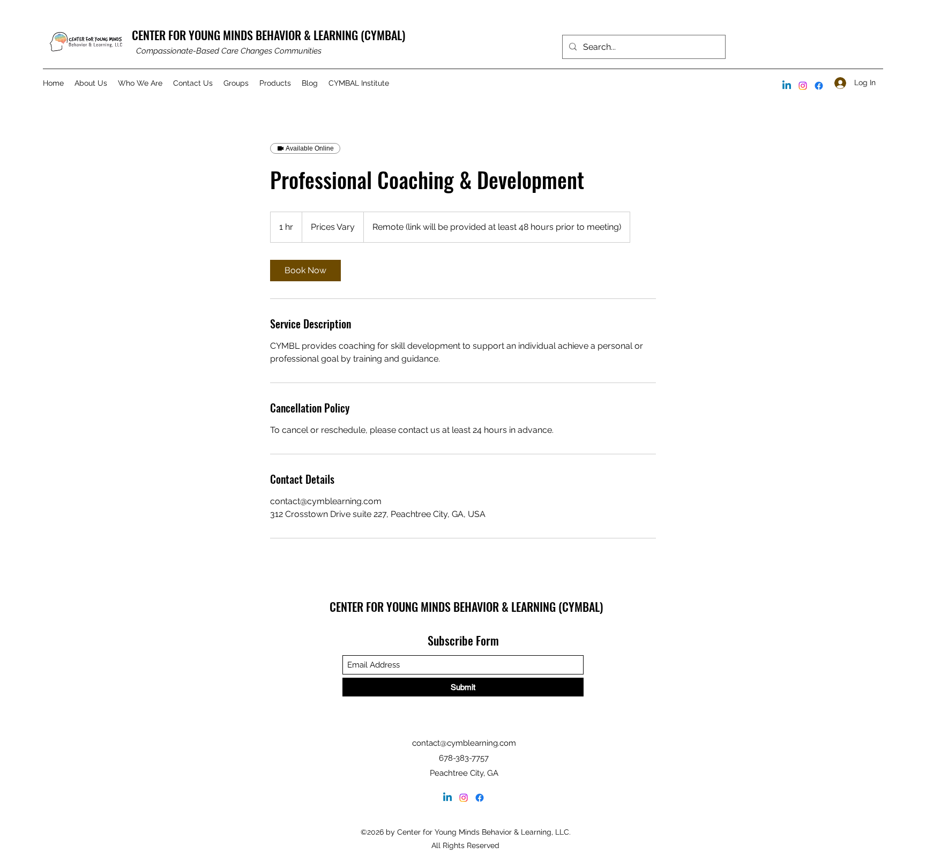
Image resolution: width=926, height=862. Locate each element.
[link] (305, 270)
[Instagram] (802, 85)
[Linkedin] (786, 85)
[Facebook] (818, 85)
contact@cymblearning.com (464, 743)
